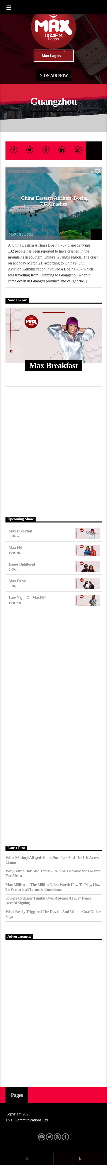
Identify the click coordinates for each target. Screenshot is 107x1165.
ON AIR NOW (55, 75)
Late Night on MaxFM (27, 597)
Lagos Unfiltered (22, 564)
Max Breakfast (20, 531)
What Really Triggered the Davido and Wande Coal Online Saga (53, 913)
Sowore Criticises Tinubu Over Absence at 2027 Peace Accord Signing (48, 900)
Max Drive (17, 581)
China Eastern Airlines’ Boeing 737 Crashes (55, 201)
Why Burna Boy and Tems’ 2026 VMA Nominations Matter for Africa (53, 873)
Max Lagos (51, 56)
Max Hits (16, 547)
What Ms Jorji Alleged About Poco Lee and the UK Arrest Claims (52, 859)
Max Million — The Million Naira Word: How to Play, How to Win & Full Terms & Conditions (53, 887)
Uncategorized (21, 171)
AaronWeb (16, 231)
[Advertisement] (53, 450)
